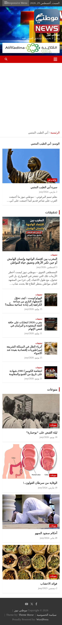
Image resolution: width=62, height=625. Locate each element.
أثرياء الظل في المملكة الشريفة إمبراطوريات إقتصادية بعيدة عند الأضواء (24, 350)
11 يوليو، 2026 (35, 333)
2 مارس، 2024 (50, 192)
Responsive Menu (17, 2)
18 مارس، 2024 (50, 488)
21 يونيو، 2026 (35, 378)
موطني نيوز (53, 34)
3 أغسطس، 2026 (49, 267)
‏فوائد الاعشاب (48, 583)
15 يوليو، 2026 (35, 309)
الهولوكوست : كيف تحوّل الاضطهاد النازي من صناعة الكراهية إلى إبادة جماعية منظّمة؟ (23, 301)
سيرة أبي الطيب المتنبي (44, 187)
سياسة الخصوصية (46, 614)
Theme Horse (26, 614)
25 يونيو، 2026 (35, 358)
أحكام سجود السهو (46, 533)
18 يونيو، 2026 (50, 437)
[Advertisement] (31, 96)
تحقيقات (51, 212)
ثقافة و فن (52, 180)
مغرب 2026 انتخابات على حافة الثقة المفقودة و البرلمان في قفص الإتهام (25, 325)
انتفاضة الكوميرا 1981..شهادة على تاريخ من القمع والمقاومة (25, 372)
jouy (41, 192)
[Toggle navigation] (55, 59)
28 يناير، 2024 (51, 538)
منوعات (52, 389)
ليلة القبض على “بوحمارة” (41, 432)
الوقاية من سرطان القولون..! (40, 482)
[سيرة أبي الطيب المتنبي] (31, 166)
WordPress (42, 619)
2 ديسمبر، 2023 (50, 588)
